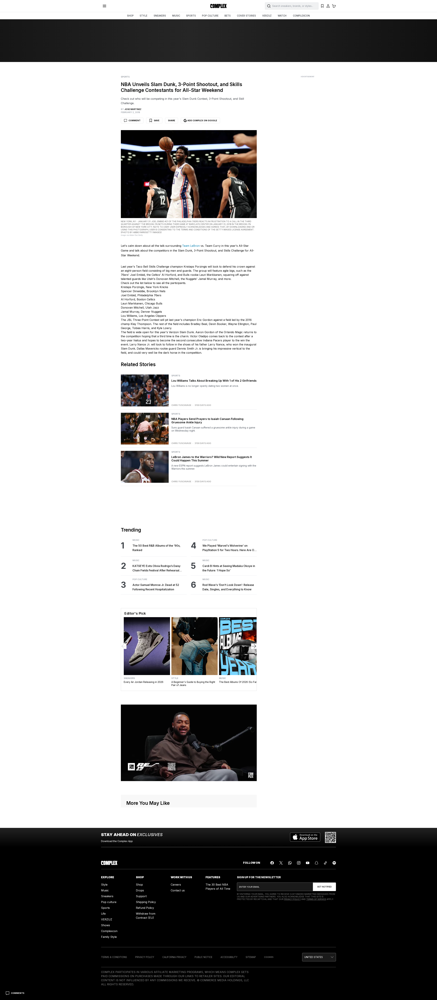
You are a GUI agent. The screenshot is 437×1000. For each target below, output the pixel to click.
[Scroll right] (254, 646)
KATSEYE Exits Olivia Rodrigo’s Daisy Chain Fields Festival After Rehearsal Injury (156, 568)
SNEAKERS (160, 15)
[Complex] (218, 6)
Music (135, 540)
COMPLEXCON (301, 15)
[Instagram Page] (298, 863)
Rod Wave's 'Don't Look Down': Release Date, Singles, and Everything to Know (228, 587)
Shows (105, 925)
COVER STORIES (246, 15)
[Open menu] (104, 6)
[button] (319, 957)
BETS (227, 15)
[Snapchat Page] (316, 863)
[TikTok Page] (325, 863)
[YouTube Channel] (307, 863)
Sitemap (251, 957)
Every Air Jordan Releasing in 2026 (143, 681)
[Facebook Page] (272, 863)
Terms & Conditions (114, 957)
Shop (139, 884)
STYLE (143, 15)
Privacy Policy (292, 899)
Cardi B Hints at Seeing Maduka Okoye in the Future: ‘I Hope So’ (228, 568)
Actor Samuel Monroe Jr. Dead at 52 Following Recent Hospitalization (155, 587)
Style (174, 678)
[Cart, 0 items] (334, 6)
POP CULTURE (210, 15)
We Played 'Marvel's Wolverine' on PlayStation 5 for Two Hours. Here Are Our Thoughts (229, 548)
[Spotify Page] (334, 863)
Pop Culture (139, 579)
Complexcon (109, 931)
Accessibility (229, 957)
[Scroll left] (123, 646)
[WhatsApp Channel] (290, 863)
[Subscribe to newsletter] (324, 887)
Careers (176, 884)
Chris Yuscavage (181, 405)
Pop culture (108, 902)
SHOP (130, 15)
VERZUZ (267, 15)
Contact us (178, 890)
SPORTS (191, 15)
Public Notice (203, 957)
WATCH (282, 15)
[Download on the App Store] (305, 837)
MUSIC (176, 15)
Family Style (109, 937)
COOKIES (268, 957)
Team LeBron (191, 245)
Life (103, 913)
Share (171, 120)
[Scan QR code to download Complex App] (330, 837)
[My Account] (328, 6)
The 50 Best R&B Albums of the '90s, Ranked (156, 548)
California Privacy (174, 957)
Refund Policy (145, 907)
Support (141, 896)
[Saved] (322, 6)
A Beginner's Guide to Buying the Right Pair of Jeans (193, 683)
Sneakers (129, 678)
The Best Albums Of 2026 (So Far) (238, 681)
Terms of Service (316, 899)
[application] (189, 743)
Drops (140, 890)
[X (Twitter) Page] (281, 863)
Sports (125, 77)
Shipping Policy (146, 902)
